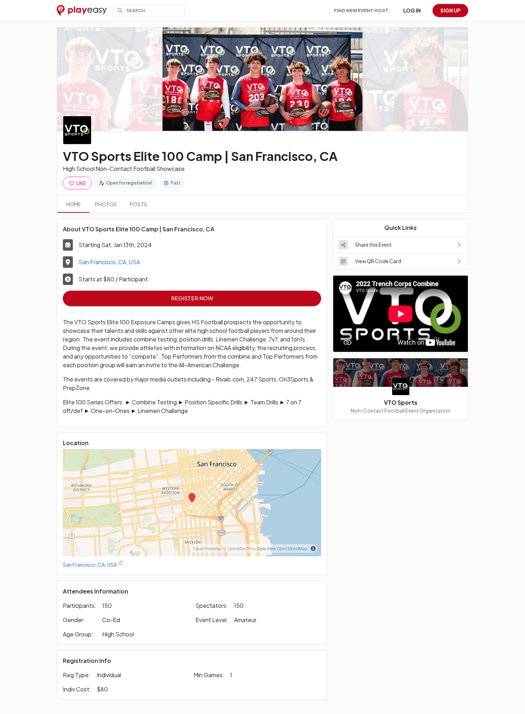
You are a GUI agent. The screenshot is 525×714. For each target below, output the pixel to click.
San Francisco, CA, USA (109, 262)
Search (135, 10)
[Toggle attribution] (313, 548)
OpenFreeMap (208, 548)
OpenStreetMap (292, 548)
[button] (400, 245)
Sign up (450, 10)
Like (81, 183)
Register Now (192, 298)
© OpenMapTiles (239, 548)
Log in (412, 10)
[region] (192, 502)
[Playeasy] (82, 10)
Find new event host (361, 10)
